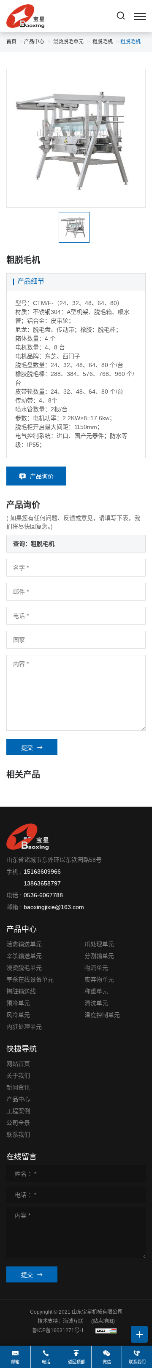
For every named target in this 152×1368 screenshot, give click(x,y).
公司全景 (18, 1122)
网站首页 (18, 1063)
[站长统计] (106, 1330)
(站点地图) (103, 1321)
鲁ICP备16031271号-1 (58, 1330)
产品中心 (34, 42)
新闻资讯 (18, 1087)
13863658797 (42, 883)
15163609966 (42, 871)
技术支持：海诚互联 (60, 1321)
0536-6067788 (43, 895)
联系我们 (18, 1134)
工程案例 (18, 1111)
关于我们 (18, 1075)
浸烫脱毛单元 (68, 42)
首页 (11, 42)
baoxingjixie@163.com (54, 907)
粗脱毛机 (102, 42)
